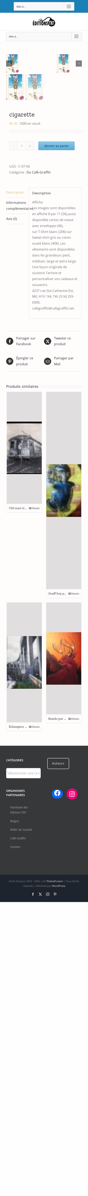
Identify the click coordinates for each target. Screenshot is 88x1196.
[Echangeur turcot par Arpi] (24, 662)
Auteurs (58, 763)
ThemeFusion (54, 881)
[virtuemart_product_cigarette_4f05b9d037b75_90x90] (31, 63)
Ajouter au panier (56, 146)
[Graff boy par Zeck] (63, 490)
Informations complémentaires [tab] (16, 205)
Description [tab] (15, 192)
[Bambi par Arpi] (63, 658)
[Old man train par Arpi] (24, 448)
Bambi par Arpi (59, 719)
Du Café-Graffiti (39, 172)
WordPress (58, 886)
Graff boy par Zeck (61, 593)
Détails (36, 508)
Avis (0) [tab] (11, 219)
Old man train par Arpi (25, 508)
